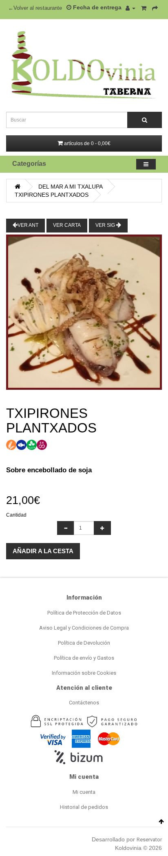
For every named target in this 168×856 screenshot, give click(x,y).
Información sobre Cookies (84, 673)
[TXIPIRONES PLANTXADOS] (84, 312)
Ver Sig (105, 225)
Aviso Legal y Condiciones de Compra (84, 628)
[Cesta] (143, 8)
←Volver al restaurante (35, 8)
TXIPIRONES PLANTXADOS (51, 194)
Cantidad (16, 515)
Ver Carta (67, 225)
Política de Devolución (84, 643)
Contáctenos (84, 703)
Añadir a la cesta (43, 550)
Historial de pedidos (84, 807)
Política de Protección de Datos (84, 613)
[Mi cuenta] (130, 8)
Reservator (149, 839)
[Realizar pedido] (155, 8)
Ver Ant (28, 225)
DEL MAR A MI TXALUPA (70, 186)
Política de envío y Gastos (84, 658)
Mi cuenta (84, 792)
